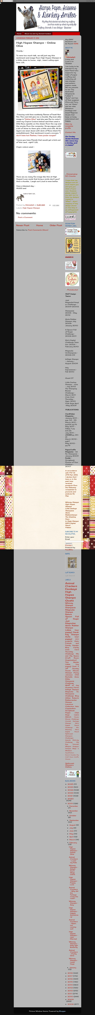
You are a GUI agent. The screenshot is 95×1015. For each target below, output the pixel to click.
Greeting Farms (72, 687)
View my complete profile (69, 126)
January (72, 967)
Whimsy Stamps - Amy (73, 903)
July (71, 828)
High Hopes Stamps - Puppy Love (73, 881)
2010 (71, 996)
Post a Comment (25, 217)
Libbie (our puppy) (72, 631)
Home (19, 34)
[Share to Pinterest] (58, 205)
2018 (70, 973)
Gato (76, 641)
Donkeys (71, 589)
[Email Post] (49, 205)
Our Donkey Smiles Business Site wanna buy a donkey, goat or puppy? (71, 141)
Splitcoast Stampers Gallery (69, 765)
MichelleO (71, 57)
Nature (68, 614)
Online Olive (30, 119)
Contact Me (70, 132)
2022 (71, 793)
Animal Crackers (71, 585)
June (71, 831)
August (72, 825)
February (73, 843)
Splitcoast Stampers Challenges (69, 736)
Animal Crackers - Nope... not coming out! (73, 924)
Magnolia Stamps (69, 611)
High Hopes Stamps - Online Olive (73, 850)
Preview (68, 545)
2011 (70, 994)
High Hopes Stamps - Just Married (73, 935)
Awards (68, 740)
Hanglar (75, 645)
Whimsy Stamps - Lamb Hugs (73, 961)
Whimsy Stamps (69, 604)
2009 (71, 999)
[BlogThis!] (54, 205)
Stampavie (70, 607)
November (73, 811)
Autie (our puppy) (72, 638)
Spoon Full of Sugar (72, 617)
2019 (70, 803)
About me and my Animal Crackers (38, 34)
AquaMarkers (69, 752)
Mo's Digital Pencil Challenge (72, 725)
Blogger (62, 1011)
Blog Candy (72, 647)
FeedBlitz (69, 550)
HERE (75, 44)
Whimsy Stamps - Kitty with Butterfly (73, 944)
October (72, 815)
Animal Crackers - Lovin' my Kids (73, 859)
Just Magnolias (70, 622)
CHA (77, 675)
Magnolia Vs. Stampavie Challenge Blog (72, 694)
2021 (70, 796)
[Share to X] (56, 205)
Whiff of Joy (72, 685)
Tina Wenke (72, 662)
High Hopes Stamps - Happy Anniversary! (73, 912)
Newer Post (22, 225)
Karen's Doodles (70, 755)
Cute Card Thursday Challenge (72, 652)
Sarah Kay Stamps (72, 633)
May (71, 834)
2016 (70, 979)
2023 (71, 790)
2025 (71, 784)
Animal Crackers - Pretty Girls (73, 953)
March (72, 840)
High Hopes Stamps (31, 208)
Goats (69, 600)
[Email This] (53, 205)
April (71, 837)
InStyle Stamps (72, 689)
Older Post (56, 225)
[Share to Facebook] (57, 205)
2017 (70, 976)
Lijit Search (70, 576)
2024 (71, 787)
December (73, 806)
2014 (70, 985)
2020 (71, 799)
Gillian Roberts (72, 698)
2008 (71, 1004)
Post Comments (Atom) (38, 230)
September (74, 820)
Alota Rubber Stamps (72, 626)
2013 (70, 988)
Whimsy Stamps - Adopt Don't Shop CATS (73, 870)
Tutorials (76, 744)
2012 (70, 991)
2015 (70, 982)
